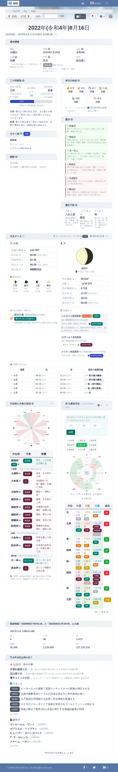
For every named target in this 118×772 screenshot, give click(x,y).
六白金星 (92, 445)
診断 (70, 432)
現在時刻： (31, 34)
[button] (107, 3)
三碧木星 (92, 440)
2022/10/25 (30, 315)
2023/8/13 (70, 320)
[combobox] (93, 16)
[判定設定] (100, 405)
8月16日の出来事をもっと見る (60, 753)
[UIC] (13, 3)
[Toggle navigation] (83, 3)
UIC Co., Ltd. (27, 767)
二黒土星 (81, 440)
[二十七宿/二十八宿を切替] (81, 214)
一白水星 (70, 440)
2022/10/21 (88, 352)
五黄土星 (81, 445)
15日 (14, 16)
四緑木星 (70, 445)
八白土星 (81, 450)
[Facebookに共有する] (84, 767)
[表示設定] (102, 16)
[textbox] (93, 16)
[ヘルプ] (110, 16)
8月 (25, 11)
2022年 (16, 11)
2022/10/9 (70, 341)
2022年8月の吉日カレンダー (97, 109)
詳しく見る (100, 612)
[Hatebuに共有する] (104, 767)
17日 (24, 16)
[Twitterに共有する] (94, 767)
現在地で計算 (98, 236)
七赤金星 (70, 450)
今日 (38, 16)
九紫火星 (92, 450)
